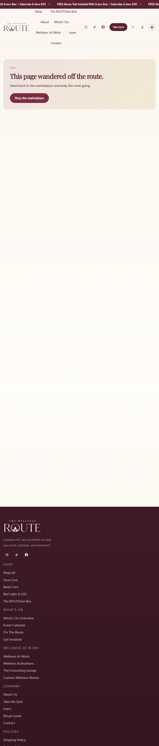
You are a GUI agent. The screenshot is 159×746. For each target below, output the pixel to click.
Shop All (9, 572)
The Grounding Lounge (19, 670)
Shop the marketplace (29, 98)
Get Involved (12, 639)
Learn (72, 32)
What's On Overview (18, 618)
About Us (10, 694)
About (45, 22)
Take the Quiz (13, 701)
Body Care (10, 587)
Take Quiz (118, 27)
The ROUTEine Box (63, 11)
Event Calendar (14, 625)
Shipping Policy (14, 740)
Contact (56, 43)
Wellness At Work (16, 656)
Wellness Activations (18, 663)
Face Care (10, 580)
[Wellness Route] (16, 27)
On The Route (13, 632)
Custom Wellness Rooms (21, 677)
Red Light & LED (15, 594)
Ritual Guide (12, 716)
